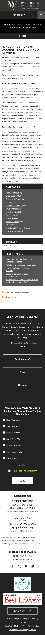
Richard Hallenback (15, 445)
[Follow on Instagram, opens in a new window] (32, 566)
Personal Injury (12, 221)
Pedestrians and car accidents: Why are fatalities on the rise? (22, 280)
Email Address (22, 359)
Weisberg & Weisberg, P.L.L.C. (23, 57)
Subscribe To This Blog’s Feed (17, 292)
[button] (42, 618)
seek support (17, 141)
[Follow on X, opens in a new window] (19, 566)
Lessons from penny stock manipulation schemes (17, 275)
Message (22, 385)
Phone (23, 372)
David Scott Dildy (13, 439)
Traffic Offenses (13, 231)
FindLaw (32, 629)
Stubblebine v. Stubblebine (12, 109)
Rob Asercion (12, 458)
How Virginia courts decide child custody (20, 269)
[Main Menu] (41, 15)
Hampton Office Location (22, 531)
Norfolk (24, 544)
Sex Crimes (11, 224)
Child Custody (12, 192)
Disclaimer (22, 465)
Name (22, 346)
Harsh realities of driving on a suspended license (19, 260)
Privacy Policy (26, 626)
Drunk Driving (12, 212)
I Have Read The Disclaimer (24, 471)
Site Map (17, 626)
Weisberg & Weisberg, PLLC (21, 618)
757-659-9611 (18, 15)
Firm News (10, 218)
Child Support (12, 195)
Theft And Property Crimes (18, 228)
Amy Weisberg (12, 426)
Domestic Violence (14, 205)
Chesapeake (35, 544)
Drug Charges (12, 208)
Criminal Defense (13, 199)
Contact (8, 323)
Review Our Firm (22, 610)
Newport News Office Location (22, 511)
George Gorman (13, 432)
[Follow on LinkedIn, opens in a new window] (25, 566)
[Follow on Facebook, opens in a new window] (13, 566)
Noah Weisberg (13, 420)
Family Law (10, 215)
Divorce (10, 60)
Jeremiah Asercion (14, 452)
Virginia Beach (15, 544)
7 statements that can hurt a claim (21, 265)
